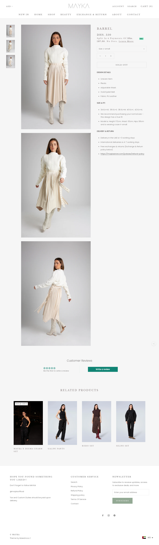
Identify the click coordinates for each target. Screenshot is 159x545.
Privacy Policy (77, 486)
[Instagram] (109, 515)
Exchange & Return (92, 14)
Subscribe (122, 501)
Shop (51, 14)
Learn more (126, 41)
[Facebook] (103, 515)
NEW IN (24, 14)
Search (132, 6)
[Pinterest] (114, 515)
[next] (151, 425)
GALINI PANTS (56, 449)
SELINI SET (122, 446)
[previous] (8, 425)
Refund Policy (77, 490)
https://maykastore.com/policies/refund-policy (122, 153)
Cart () (147, 6)
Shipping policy (77, 495)
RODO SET (88, 446)
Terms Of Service (78, 499)
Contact (133, 14)
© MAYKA (15, 535)
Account (118, 6)
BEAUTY (65, 14)
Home (38, 14)
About (117, 14)
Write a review (103, 369)
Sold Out (122, 65)
